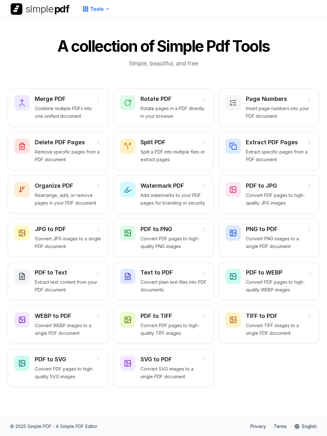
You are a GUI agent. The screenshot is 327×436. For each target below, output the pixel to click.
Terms (280, 426)
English (309, 426)
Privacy (258, 426)
